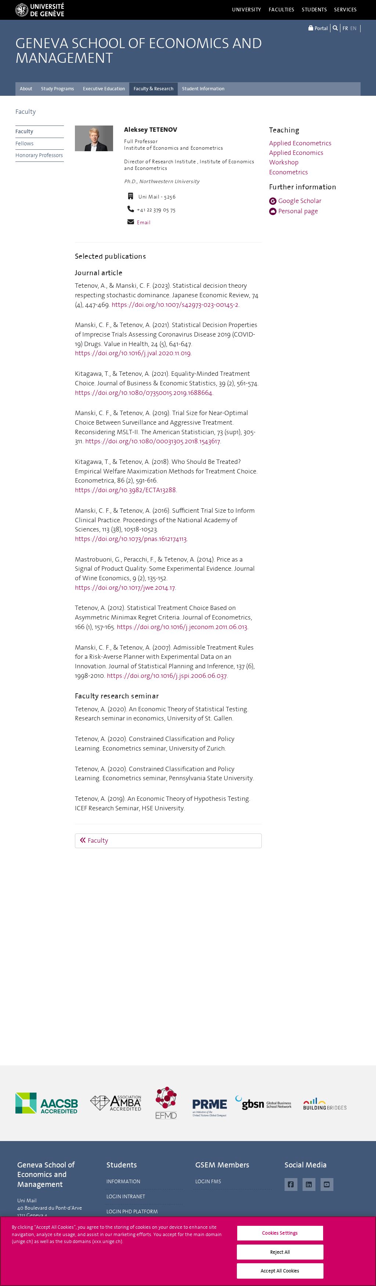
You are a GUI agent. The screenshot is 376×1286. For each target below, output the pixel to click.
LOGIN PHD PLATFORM (132, 1211)
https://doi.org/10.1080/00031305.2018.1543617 (152, 441)
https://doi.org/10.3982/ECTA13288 (125, 490)
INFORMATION (123, 1181)
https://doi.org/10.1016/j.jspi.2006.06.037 (167, 675)
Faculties (281, 9)
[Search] (335, 28)
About (26, 89)
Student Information (203, 89)
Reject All (280, 1252)
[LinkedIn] (309, 1183)
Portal (321, 28)
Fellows (24, 143)
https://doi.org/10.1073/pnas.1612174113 (131, 538)
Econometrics (288, 172)
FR (345, 28)
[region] (188, 1251)
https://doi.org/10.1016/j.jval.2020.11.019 (133, 353)
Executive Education (104, 89)
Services (345, 9)
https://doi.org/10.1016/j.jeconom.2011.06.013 (182, 626)
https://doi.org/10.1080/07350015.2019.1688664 (143, 392)
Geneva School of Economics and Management (138, 51)
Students (314, 9)
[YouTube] (327, 1183)
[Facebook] (291, 1183)
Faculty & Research (153, 89)
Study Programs (57, 89)
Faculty (25, 111)
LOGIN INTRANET (125, 1196)
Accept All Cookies (280, 1271)
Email (144, 222)
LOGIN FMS (208, 1181)
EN (353, 28)
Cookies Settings (280, 1233)
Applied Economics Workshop (296, 157)
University (246, 9)
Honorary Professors (39, 155)
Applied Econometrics (300, 143)
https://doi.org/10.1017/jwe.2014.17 (125, 587)
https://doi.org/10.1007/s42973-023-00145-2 (175, 304)
